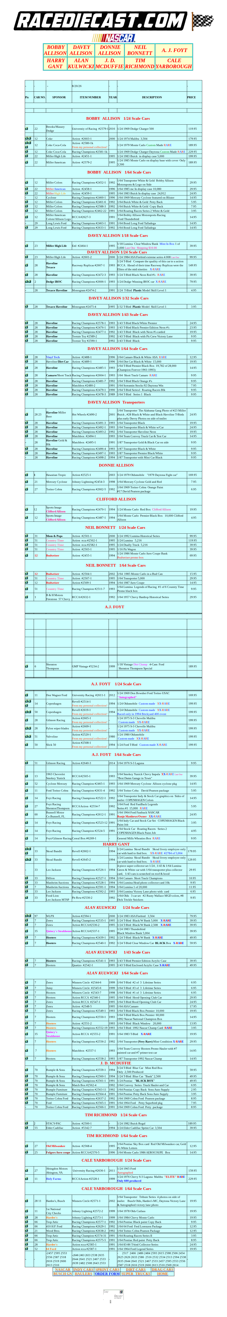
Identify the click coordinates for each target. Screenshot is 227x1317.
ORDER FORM (107, 1274)
